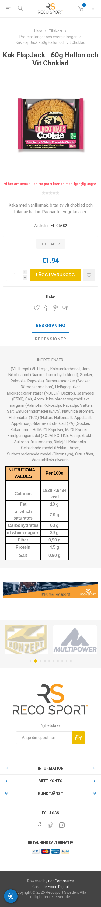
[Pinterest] (39, 825)
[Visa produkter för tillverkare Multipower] (59, 639)
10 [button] (71, 661)
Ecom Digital (58, 887)
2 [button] (35, 661)
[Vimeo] (50, 823)
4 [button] (45, 661)
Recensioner (50, 339)
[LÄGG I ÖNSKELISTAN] (89, 275)
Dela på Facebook (46, 308)
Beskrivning (50, 325)
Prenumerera (78, 737)
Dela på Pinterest (55, 308)
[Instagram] (61, 825)
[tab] (50, 326)
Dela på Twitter (37, 308)
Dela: (50, 297)
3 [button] (39, 661)
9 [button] (66, 661)
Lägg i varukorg (55, 274)
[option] (58, 639)
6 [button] (53, 661)
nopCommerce (61, 881)
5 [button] (49, 661)
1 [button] (30, 661)
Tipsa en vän (65, 308)
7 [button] (58, 661)
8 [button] (62, 661)
